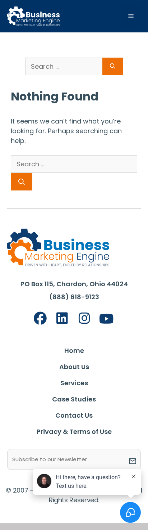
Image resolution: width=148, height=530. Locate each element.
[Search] (21, 181)
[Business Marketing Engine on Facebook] (40, 318)
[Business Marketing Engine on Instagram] (84, 318)
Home (74, 350)
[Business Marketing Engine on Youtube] (106, 319)
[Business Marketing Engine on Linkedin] (62, 318)
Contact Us (74, 415)
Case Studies (74, 399)
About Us (74, 366)
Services (74, 382)
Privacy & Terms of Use (74, 431)
